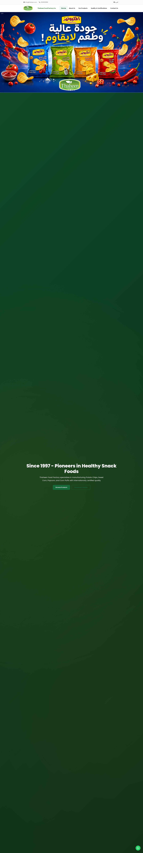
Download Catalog (80, 487)
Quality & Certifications (99, 8)
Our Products (82, 8)
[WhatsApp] (138, 848)
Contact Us (114, 8)
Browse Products (61, 487)
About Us (72, 8)
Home (63, 8)
